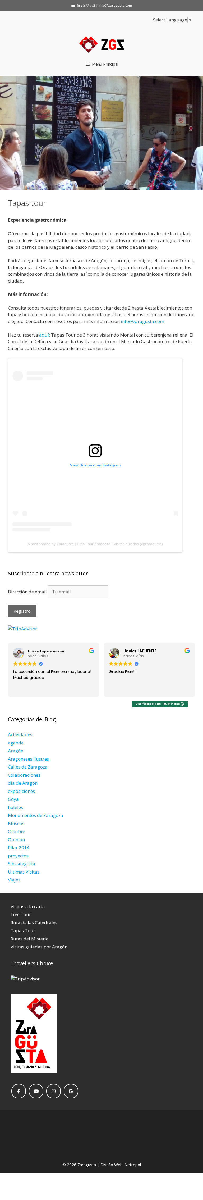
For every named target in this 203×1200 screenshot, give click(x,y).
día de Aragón (23, 783)
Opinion (16, 840)
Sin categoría (21, 864)
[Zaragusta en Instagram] (53, 1091)
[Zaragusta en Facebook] (18, 1091)
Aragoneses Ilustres (28, 759)
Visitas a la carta (28, 906)
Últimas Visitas (23, 872)
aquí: (44, 335)
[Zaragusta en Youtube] (36, 1091)
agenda (16, 743)
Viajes (14, 880)
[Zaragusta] (101, 45)
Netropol (132, 1164)
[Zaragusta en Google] (71, 1091)
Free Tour (21, 914)
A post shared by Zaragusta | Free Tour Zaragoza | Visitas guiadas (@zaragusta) (95, 544)
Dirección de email (28, 592)
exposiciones (21, 791)
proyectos (18, 856)
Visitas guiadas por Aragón (39, 947)
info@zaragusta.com (142, 321)
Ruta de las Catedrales (34, 923)
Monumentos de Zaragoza (35, 815)
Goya (13, 799)
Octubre (16, 831)
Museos (16, 823)
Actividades (20, 734)
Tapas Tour (23, 931)
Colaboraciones (24, 775)
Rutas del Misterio (30, 939)
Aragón (15, 751)
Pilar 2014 (18, 847)
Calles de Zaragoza (28, 767)
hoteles (15, 807)
